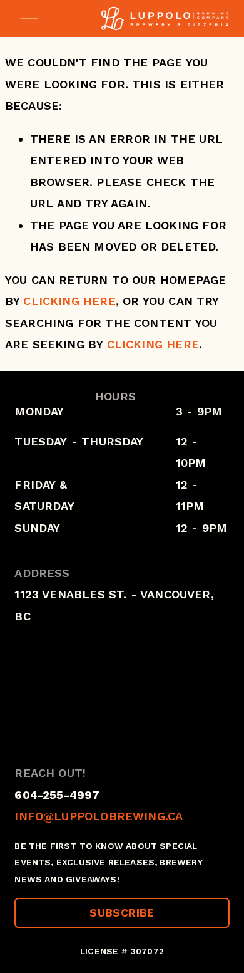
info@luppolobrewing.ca (98, 816)
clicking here (69, 301)
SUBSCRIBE (121, 913)
